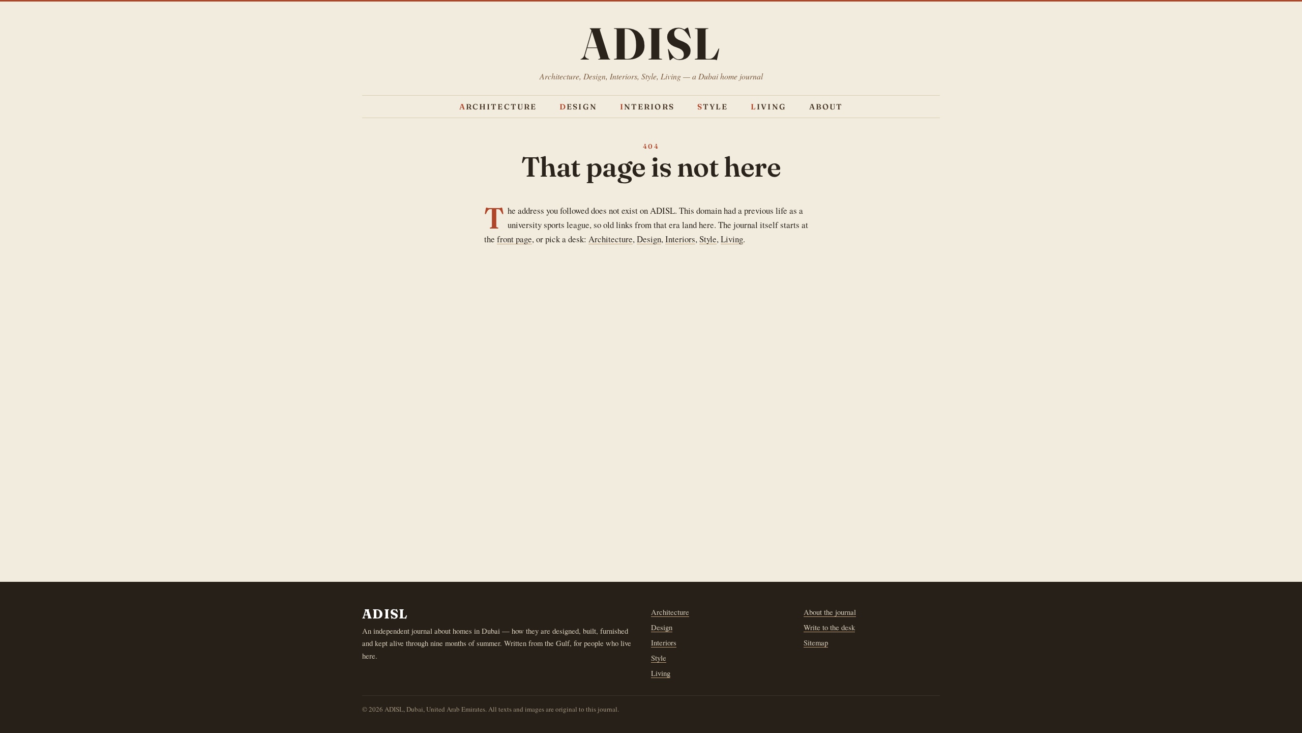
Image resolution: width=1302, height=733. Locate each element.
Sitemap (816, 642)
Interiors (680, 239)
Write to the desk (829, 627)
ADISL (651, 43)
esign (578, 106)
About (826, 106)
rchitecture (498, 106)
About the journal (830, 612)
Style (708, 239)
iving (768, 106)
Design (649, 239)
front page (514, 239)
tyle (712, 106)
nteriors (647, 106)
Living (732, 239)
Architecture (610, 239)
